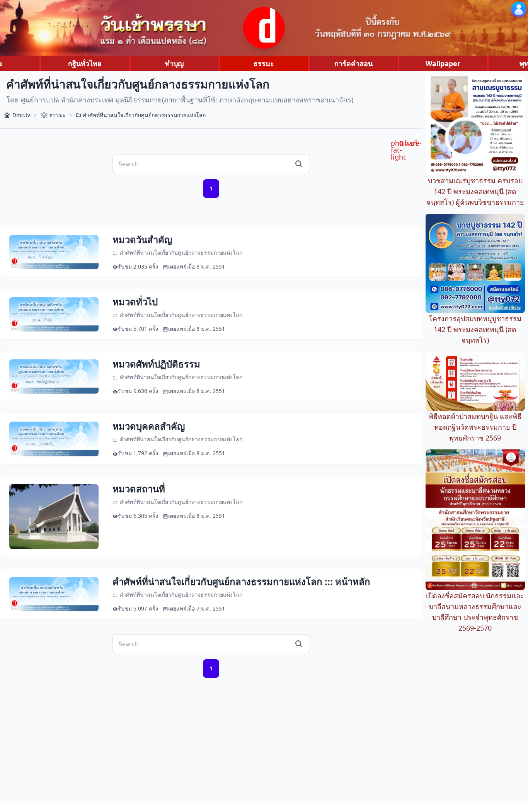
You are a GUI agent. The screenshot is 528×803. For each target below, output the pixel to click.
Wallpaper (443, 63)
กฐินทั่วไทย (85, 63)
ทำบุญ (174, 63)
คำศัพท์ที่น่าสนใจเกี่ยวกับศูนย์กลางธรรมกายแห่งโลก (144, 115)
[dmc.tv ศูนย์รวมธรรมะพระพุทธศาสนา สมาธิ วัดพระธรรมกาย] (264, 28)
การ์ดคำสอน (353, 63)
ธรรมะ (264, 63)
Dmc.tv (21, 115)
